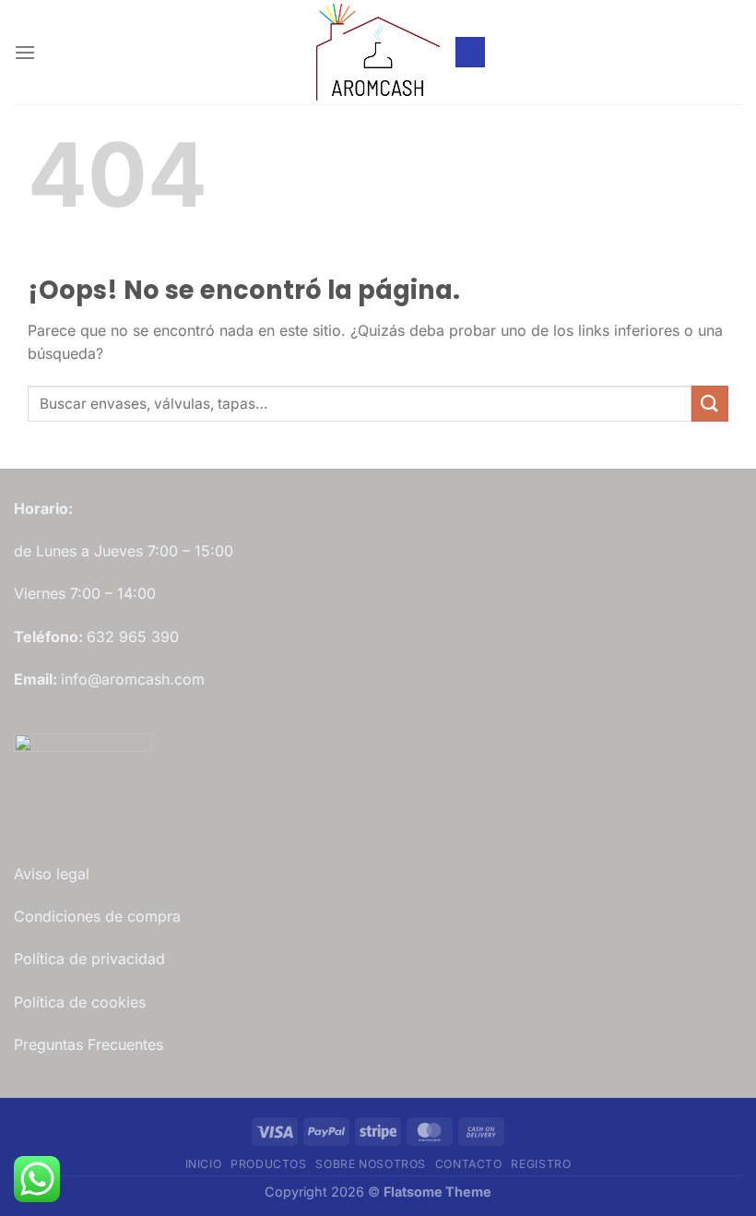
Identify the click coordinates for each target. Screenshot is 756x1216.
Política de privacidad (89, 958)
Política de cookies (80, 1002)
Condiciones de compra (97, 916)
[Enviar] (709, 404)
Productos (268, 1164)
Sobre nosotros (370, 1164)
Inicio (203, 1164)
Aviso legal (51, 873)
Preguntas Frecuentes (88, 1044)
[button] (25, 52)
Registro (541, 1164)
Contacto (468, 1164)
